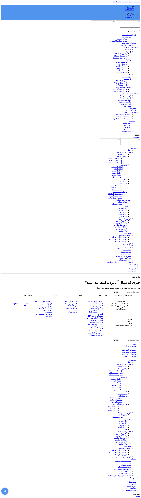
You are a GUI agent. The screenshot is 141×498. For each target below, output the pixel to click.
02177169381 (125, 313)
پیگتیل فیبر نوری (125, 102)
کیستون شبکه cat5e (115, 194)
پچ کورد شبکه (126, 51)
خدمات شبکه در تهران (123, 248)
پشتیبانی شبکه (126, 252)
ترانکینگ (128, 60)
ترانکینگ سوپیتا (121, 68)
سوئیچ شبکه (126, 37)
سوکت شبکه (126, 77)
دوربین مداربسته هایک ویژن (121, 119)
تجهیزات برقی (126, 45)
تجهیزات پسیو (47, 303)
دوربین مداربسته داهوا (123, 116)
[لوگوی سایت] (127, 26)
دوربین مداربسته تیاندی (123, 114)
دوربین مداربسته (130, 112)
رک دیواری (127, 125)
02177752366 (121, 315)
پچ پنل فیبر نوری (125, 98)
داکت (129, 74)
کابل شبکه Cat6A (120, 83)
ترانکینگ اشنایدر (121, 62)
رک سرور (127, 127)
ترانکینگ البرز (122, 64)
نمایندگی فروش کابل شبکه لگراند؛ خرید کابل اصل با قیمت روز (94, 318)
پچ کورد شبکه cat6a (120, 58)
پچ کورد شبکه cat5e (120, 54)
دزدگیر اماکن (131, 110)
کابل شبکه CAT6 (121, 81)
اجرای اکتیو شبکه (71, 301)
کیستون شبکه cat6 (120, 89)
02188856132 (116, 313)
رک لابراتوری (126, 129)
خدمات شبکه (73, 312)
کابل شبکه (127, 79)
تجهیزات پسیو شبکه (129, 47)
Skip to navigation (119, 2)
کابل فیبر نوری (126, 104)
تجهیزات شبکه (72, 306)
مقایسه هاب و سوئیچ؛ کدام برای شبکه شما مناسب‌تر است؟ (95, 333)
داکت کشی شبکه (125, 260)
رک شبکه (132, 121)
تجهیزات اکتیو (47, 306)
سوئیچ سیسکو (122, 39)
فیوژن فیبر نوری (72, 308)
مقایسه (133, 488)
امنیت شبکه (127, 250)
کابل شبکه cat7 (121, 85)
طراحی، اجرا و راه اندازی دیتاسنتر (119, 262)
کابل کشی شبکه (125, 258)
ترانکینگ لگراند (121, 70)
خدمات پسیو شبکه (124, 254)
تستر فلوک (132, 108)
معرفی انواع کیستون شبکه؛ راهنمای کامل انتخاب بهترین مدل (95, 303)
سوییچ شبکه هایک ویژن (118, 41)
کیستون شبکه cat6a (120, 91)
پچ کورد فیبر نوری (124, 100)
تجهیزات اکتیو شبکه (129, 35)
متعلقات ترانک (122, 72)
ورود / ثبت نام (131, 490)
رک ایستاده (127, 123)
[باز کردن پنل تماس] (4, 491)
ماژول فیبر (127, 106)
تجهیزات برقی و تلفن (128, 43)
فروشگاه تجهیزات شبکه (43, 301)
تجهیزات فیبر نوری (129, 93)
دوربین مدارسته (46, 310)
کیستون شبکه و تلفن (123, 87)
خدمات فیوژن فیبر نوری (122, 256)
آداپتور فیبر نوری (125, 95)
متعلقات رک (126, 131)
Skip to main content (133, 2)
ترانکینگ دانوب (121, 66)
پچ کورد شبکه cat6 (120, 56)
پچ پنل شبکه (127, 49)
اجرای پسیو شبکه (71, 303)
